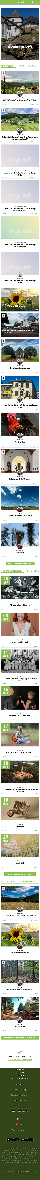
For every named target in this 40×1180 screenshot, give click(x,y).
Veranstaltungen (28, 65)
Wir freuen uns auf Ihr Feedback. (20, 1060)
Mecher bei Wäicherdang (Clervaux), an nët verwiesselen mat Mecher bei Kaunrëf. (20, 138)
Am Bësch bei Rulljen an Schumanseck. (20, 989)
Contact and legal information (20, 1095)
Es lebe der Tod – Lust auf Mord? (20, 716)
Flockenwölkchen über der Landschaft (20, 516)
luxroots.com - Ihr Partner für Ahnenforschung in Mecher (20, 174)
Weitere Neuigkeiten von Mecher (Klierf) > (20, 564)
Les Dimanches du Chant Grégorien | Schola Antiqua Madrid (20, 680)
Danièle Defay (5, 310)
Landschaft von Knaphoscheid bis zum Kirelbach (20, 916)
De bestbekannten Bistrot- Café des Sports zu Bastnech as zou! (20, 406)
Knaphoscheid (34, 920)
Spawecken (20, 826)
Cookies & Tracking (20, 1090)
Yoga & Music (20, 863)
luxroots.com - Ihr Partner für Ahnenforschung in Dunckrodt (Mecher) (20, 210)
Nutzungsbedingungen (19, 1100)
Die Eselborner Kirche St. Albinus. (20, 479)
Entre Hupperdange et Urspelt (20, 368)
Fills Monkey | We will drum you (20, 605)
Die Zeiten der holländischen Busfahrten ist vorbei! (21, 331)
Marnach (35, 609)
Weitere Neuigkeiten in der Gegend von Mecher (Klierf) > (20, 1038)
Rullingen (35, 994)
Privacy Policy (19, 1085)
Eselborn (35, 446)
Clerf (36, 310)
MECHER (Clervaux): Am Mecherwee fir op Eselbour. (20, 100)
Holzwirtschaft (20, 1026)
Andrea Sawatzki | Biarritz (20, 642)
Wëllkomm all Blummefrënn (16, 306)
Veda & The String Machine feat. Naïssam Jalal (20, 752)
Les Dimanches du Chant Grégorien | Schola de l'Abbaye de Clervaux (20, 790)
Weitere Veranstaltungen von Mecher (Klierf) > (20, 874)
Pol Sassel (4, 335)
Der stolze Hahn (20, 442)
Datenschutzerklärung (19, 1154)
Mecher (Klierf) (34, 104)
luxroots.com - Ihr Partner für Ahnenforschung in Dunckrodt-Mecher (20, 246)
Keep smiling (20, 552)
